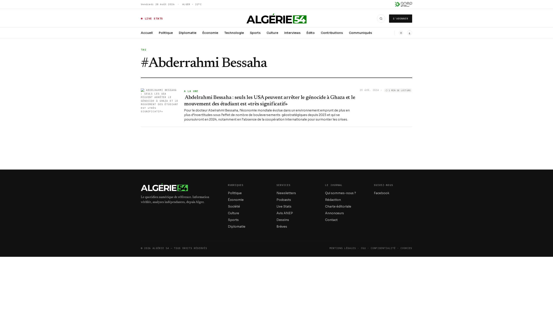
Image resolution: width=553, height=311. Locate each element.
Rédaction (333, 200)
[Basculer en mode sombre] (401, 33)
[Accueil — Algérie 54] (276, 19)
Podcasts (283, 200)
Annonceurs (334, 213)
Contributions (332, 33)
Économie (210, 33)
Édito (311, 33)
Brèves (281, 226)
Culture (272, 33)
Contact (331, 220)
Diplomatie (187, 33)
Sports (255, 33)
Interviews (292, 33)
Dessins (282, 220)
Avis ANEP (284, 213)
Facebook (381, 193)
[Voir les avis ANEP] (403, 4)
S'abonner (400, 18)
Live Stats (283, 206)
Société (234, 206)
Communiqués (360, 33)
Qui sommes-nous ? (340, 193)
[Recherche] (381, 18)
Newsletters (286, 193)
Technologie (234, 33)
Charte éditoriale (338, 206)
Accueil (147, 33)
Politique (166, 33)
